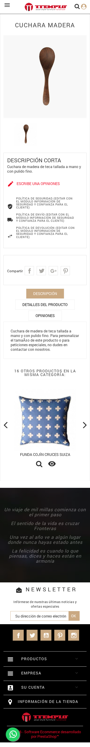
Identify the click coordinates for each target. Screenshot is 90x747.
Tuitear (41, 270)
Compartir (29, 270)
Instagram (73, 635)
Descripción (45, 293)
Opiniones (45, 315)
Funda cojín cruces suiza (45, 454)
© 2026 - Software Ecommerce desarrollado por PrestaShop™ (45, 734)
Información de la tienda (48, 701)
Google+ (53, 270)
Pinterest (65, 270)
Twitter (32, 635)
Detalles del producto (45, 304)
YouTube (46, 635)
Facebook (18, 635)
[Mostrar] (39, 464)
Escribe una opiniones (33, 183)
